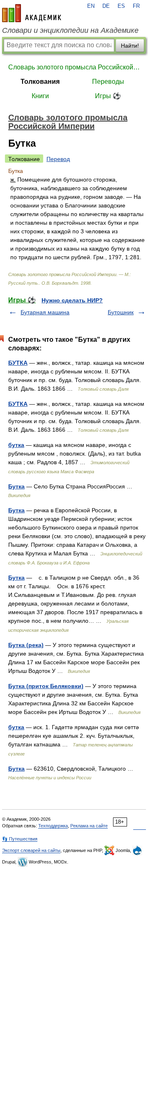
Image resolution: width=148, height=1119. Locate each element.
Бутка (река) (26, 645)
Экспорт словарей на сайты (31, 850)
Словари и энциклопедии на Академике (70, 30)
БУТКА (18, 362)
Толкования (40, 81)
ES (121, 6)
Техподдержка (53, 825)
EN (91, 6)
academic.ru (31, 13)
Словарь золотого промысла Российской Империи (74, 67)
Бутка (16, 486)
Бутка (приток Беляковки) (45, 686)
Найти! (130, 45)
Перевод (58, 159)
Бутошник (121, 312)
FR (136, 6)
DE (106, 6)
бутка (16, 445)
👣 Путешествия (19, 838)
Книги (40, 95)
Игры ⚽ (108, 95)
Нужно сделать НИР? (72, 300)
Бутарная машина (45, 312)
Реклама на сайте (89, 825)
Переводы (108, 81)
